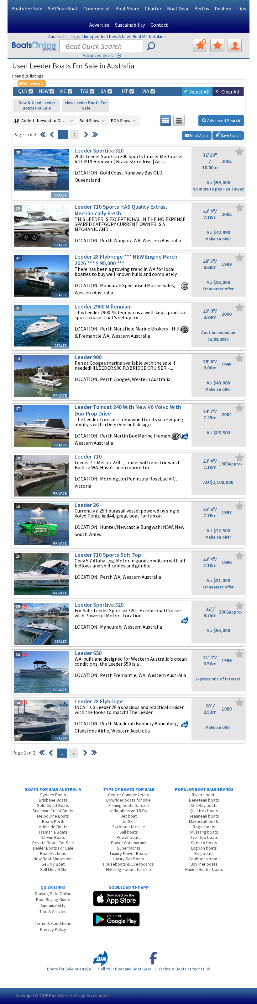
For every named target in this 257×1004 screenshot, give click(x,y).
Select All (199, 92)
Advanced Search (99, 55)
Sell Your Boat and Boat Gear (124, 969)
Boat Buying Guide (53, 899)
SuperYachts (128, 848)
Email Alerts (198, 135)
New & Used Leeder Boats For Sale (36, 105)
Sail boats (128, 832)
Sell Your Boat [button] (63, 8)
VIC (63, 91)
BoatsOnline (60, 995)
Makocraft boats (204, 821)
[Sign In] (234, 45)
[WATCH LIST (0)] (217, 45)
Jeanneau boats (204, 816)
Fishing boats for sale (128, 805)
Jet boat (129, 816)
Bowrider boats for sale (128, 800)
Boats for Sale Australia (69, 969)
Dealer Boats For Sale (53, 848)
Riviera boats (204, 794)
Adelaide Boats (53, 827)
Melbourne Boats (53, 816)
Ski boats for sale (128, 827)
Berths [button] (201, 8)
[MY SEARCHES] (200, 45)
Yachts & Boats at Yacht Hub (184, 969)
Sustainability (130, 25)
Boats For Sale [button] (26, 8)
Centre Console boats (128, 794)
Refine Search (32, 83)
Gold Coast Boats (53, 805)
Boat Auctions (53, 853)
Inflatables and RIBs (128, 810)
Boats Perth (53, 821)
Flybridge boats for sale (128, 869)
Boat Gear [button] (178, 8)
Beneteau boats (204, 800)
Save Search (230, 135)
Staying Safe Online (53, 893)
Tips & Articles (52, 911)
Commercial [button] (96, 8)
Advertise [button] (99, 25)
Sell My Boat (53, 864)
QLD (22, 91)
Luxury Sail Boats (128, 859)
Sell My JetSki (53, 869)
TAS (84, 91)
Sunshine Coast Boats (53, 810)
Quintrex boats (204, 810)
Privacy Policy (53, 929)
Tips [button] (241, 8)
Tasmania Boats (53, 832)
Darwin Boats (53, 837)
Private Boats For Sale (53, 843)
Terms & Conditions (53, 923)
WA (145, 91)
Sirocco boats (204, 843)
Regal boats (204, 827)
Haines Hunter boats (204, 869)
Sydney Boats (53, 794)
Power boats (129, 837)
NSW (43, 91)
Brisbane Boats (53, 800)
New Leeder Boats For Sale (86, 105)
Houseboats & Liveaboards (128, 864)
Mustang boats (204, 832)
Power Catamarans (128, 843)
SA (103, 91)
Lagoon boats (204, 848)
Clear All (230, 92)
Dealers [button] (223, 8)
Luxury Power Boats (128, 853)
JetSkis (129, 821)
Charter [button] (153, 8)
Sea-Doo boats (204, 837)
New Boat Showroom (53, 859)
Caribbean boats (204, 859)
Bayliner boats (204, 864)
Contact (159, 25)
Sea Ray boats (204, 805)
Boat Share (127, 8)
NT (125, 91)
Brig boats (204, 853)
